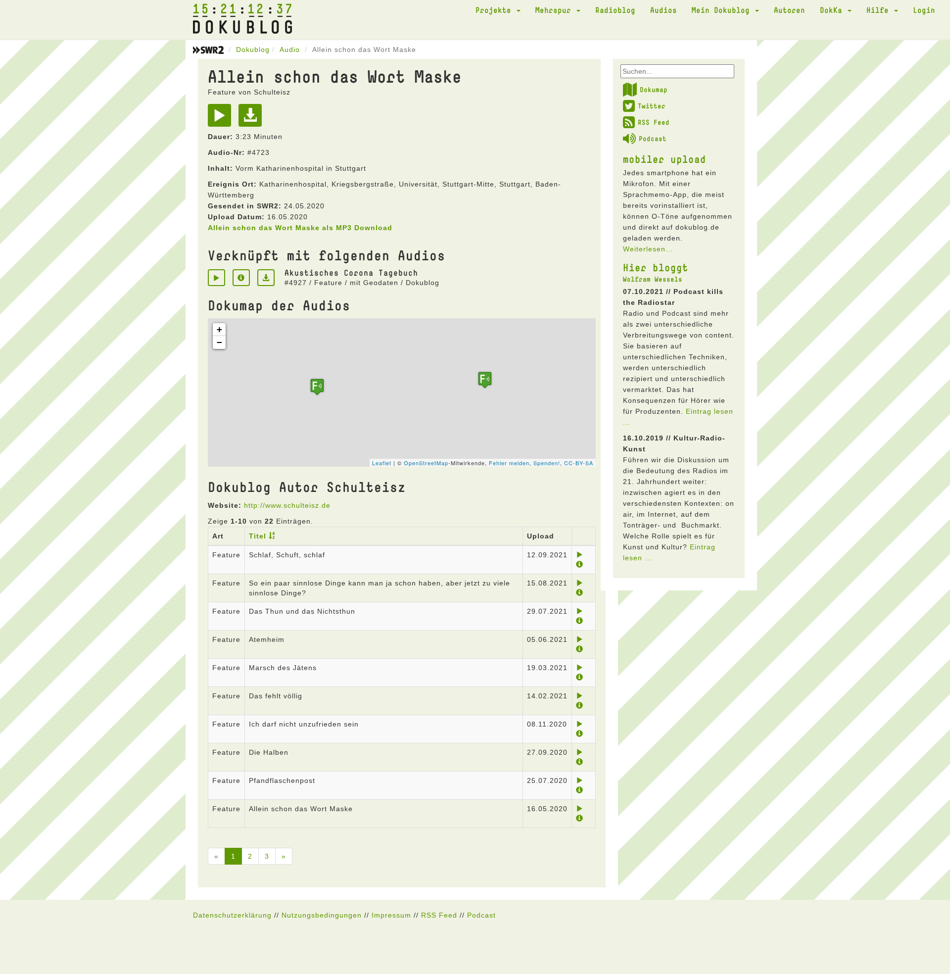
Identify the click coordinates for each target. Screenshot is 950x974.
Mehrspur (555, 9)
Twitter (651, 106)
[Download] (252, 119)
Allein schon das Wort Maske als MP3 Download (300, 228)
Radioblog (615, 9)
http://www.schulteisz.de (287, 505)
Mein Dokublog (723, 9)
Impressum (391, 915)
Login (924, 9)
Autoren (789, 9)
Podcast (652, 139)
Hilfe (879, 9)
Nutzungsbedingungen (322, 915)
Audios (663, 9)
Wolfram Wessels (652, 279)
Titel (257, 536)
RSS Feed (653, 122)
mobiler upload (664, 159)
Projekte (495, 9)
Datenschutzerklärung (232, 915)
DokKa (833, 9)
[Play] (222, 119)
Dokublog (253, 49)
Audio (290, 49)
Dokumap (653, 90)
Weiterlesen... (648, 249)
